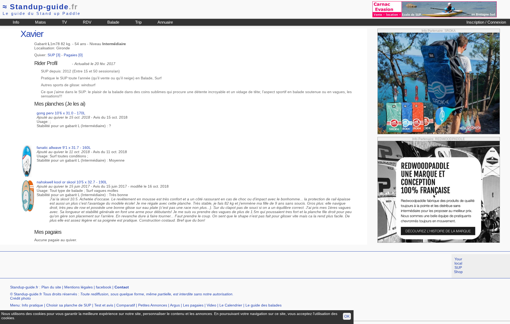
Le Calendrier (230, 305)
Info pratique (32, 305)
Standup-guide (40, 7)
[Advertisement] (96, 266)
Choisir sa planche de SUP (68, 305)
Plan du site (51, 287)
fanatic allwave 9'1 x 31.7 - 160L (64, 147)
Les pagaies (193, 305)
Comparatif (125, 305)
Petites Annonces (152, 305)
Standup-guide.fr (24, 287)
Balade (113, 22)
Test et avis (103, 305)
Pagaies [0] (73, 55)
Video (211, 305)
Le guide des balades (263, 305)
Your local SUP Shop (458, 265)
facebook (103, 287)
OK (347, 316)
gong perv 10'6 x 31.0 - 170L (61, 113)
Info (16, 22)
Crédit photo (20, 298)
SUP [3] (54, 55)
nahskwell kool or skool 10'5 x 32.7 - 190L (72, 182)
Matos (40, 22)
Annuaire (165, 22)
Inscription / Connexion (486, 22)
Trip (138, 22)
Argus (175, 305)
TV (64, 22)
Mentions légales (78, 287)
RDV (87, 22)
